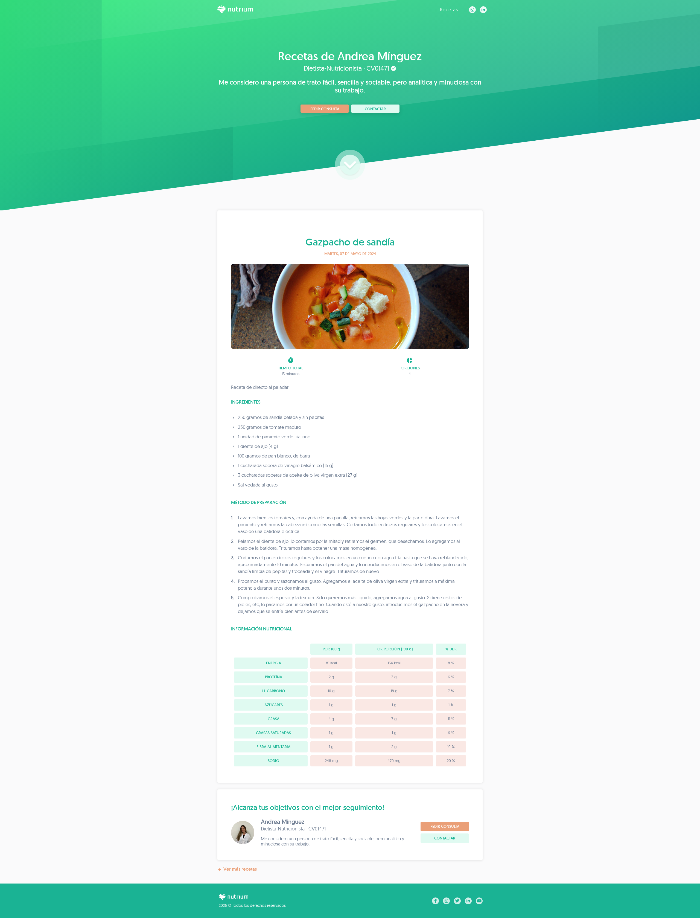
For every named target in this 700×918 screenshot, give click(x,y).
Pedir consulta (324, 108)
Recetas (449, 9)
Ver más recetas (240, 869)
